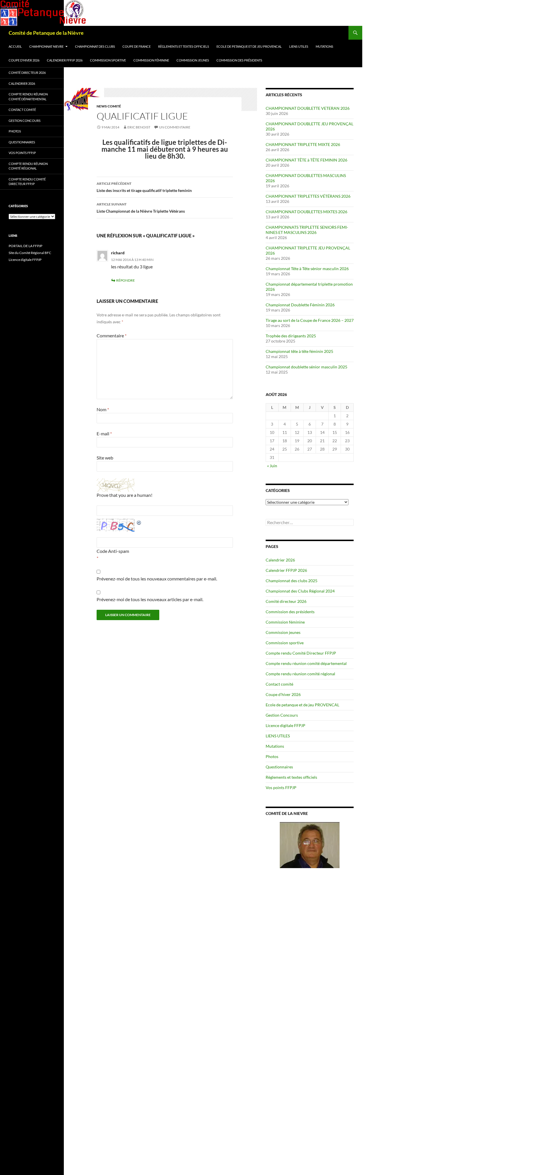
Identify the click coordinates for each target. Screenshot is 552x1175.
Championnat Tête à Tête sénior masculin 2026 (307, 268)
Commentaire (111, 335)
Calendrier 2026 (280, 559)
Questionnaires (279, 766)
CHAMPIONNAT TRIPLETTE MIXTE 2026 (303, 144)
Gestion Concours (282, 715)
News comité (109, 106)
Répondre (125, 280)
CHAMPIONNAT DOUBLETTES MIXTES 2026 (306, 211)
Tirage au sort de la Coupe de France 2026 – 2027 (310, 320)
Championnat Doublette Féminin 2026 (300, 304)
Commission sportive (108, 60)
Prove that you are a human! (124, 495)
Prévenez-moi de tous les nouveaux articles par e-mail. (150, 599)
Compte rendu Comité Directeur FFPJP (301, 653)
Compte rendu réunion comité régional (300, 673)
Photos (272, 756)
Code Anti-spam (113, 551)
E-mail (104, 433)
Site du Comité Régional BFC (30, 253)
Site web (105, 457)
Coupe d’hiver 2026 (24, 60)
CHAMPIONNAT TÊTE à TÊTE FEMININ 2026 (306, 159)
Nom (103, 409)
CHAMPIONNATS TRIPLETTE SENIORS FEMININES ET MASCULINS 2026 (307, 230)
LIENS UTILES (298, 46)
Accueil (15, 46)
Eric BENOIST (138, 127)
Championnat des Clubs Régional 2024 (300, 591)
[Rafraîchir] (139, 522)
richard (117, 252)
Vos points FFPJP (281, 787)
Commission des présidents (239, 60)
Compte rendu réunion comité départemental (306, 663)
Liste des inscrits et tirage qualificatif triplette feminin (144, 187)
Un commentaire (174, 127)
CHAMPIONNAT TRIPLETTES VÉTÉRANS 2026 (308, 196)
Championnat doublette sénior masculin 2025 (306, 366)
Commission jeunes (193, 60)
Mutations (324, 46)
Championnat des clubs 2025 (291, 580)
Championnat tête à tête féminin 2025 (299, 351)
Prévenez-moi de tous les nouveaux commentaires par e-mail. (157, 578)
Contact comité (279, 684)
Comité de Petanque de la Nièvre (46, 33)
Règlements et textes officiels (183, 46)
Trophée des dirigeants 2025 (291, 335)
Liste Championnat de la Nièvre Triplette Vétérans (141, 208)
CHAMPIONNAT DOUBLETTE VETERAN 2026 (308, 108)
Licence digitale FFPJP (285, 725)
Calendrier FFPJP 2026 (65, 60)
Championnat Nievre (46, 46)
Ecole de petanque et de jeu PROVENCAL (249, 46)
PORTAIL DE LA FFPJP (25, 246)
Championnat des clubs (95, 46)
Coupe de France (136, 46)
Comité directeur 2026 (286, 601)
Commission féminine (151, 60)
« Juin (272, 465)
